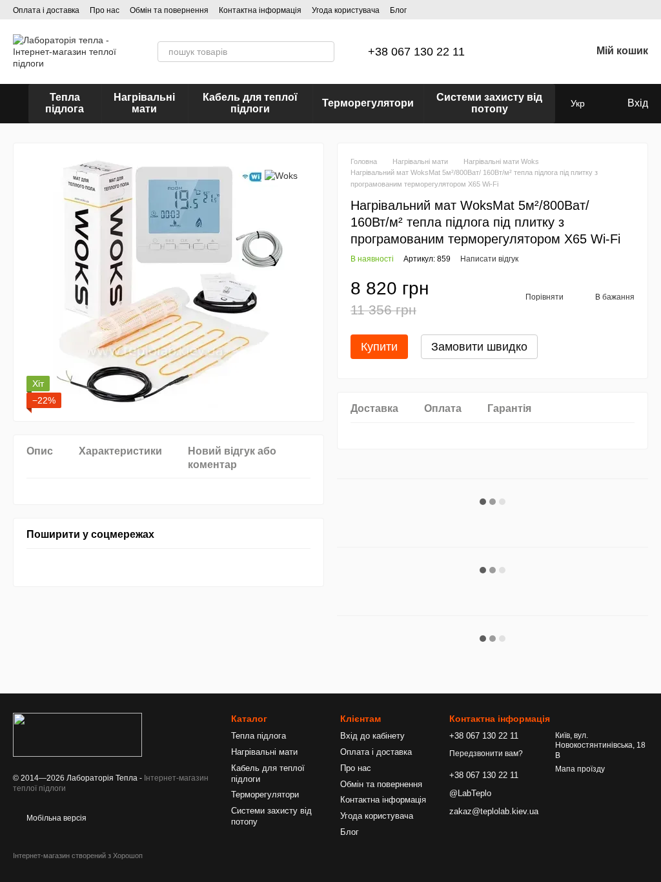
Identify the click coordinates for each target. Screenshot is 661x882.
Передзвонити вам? (486, 753)
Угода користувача (346, 10)
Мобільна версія (55, 818)
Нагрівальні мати (144, 103)
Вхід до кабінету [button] (372, 736)
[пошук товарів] (324, 51)
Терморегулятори (368, 102)
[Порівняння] (513, 51)
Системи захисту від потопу (489, 103)
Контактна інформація (260, 10)
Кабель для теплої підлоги (250, 103)
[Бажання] (547, 51)
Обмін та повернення (169, 10)
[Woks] (281, 175)
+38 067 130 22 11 (416, 51)
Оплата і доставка (46, 10)
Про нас (104, 10)
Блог (398, 10)
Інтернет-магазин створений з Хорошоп (78, 855)
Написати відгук (489, 258)
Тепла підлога (64, 103)
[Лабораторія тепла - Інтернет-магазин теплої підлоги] (77, 734)
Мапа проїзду (580, 769)
